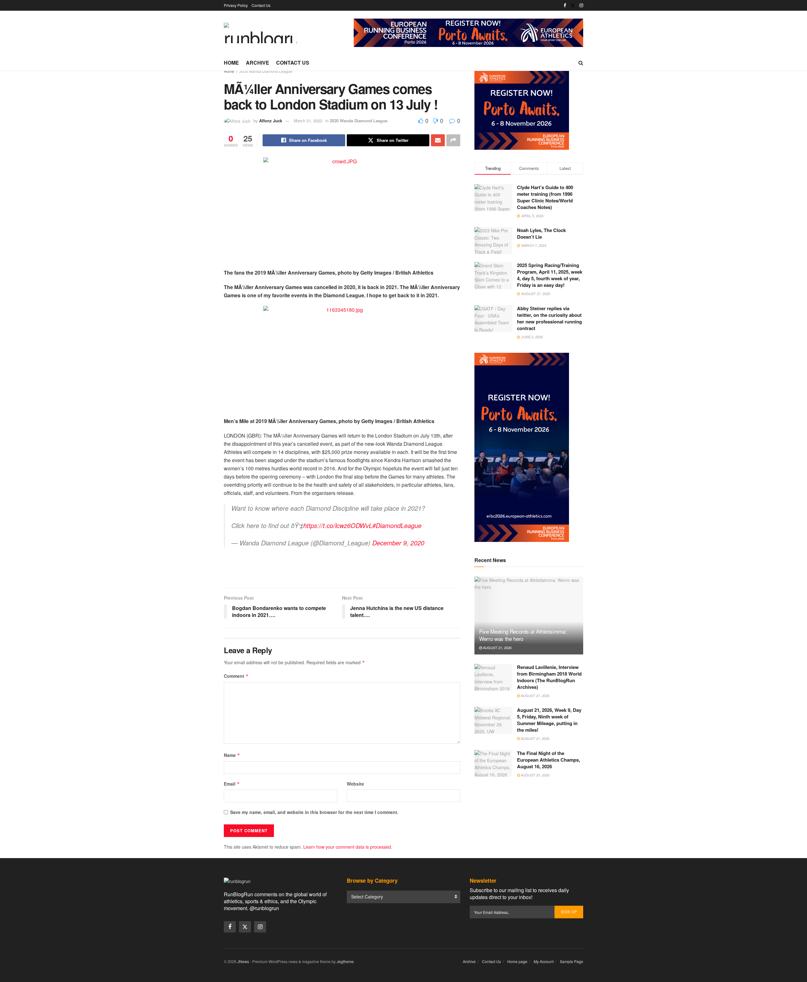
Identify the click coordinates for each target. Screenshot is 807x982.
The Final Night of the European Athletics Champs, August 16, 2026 (548, 760)
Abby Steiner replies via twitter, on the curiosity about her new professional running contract (549, 318)
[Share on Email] (438, 140)
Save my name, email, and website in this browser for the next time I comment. (314, 812)
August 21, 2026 (497, 647)
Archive (257, 62)
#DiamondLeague (396, 525)
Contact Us (261, 5)
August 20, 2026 (534, 774)
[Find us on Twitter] (573, 5)
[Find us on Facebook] (565, 5)
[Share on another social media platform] (453, 140)
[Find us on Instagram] (581, 5)
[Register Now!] (468, 32)
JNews (243, 961)
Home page (517, 961)
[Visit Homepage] (260, 33)
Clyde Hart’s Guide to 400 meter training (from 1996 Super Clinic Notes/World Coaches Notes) (545, 197)
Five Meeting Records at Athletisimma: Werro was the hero (522, 635)
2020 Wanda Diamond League (265, 71)
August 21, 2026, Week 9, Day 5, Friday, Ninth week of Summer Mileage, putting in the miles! (549, 719)
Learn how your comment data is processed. (347, 847)
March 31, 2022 (308, 121)
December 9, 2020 (398, 542)
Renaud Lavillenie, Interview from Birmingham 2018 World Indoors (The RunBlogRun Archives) (549, 677)
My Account (544, 961)
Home (231, 62)
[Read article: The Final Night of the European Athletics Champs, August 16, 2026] (493, 763)
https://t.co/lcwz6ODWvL (337, 525)
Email (232, 784)
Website (355, 784)
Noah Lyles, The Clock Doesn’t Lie (541, 233)
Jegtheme (345, 961)
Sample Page (571, 961)
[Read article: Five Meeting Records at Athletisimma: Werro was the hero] (528, 615)
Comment (236, 676)
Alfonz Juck (270, 121)
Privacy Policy (236, 5)
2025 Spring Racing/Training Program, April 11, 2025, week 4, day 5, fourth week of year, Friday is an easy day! (549, 275)
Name (232, 755)
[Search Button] (580, 63)
